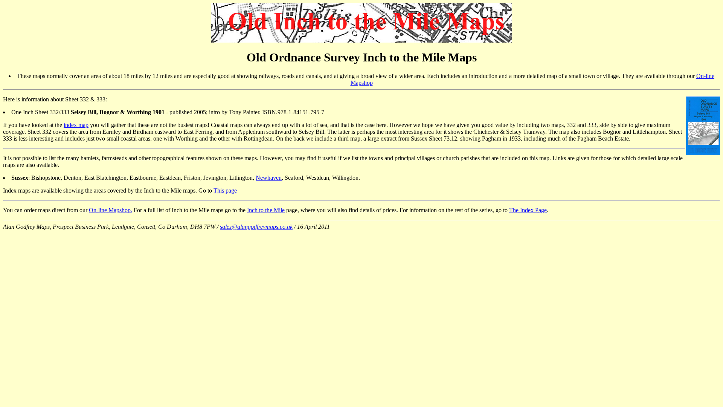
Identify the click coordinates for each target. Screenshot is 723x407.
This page (225, 190)
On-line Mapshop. (110, 210)
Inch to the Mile (266, 210)
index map (76, 125)
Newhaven (269, 177)
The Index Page (528, 210)
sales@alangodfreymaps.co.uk (256, 226)
